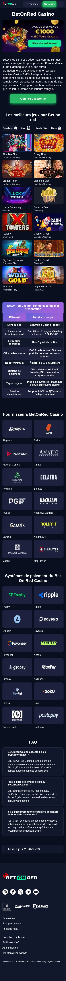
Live (23, 128)
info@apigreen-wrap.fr (14, 953)
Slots (54, 128)
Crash (39, 128)
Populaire (8, 128)
